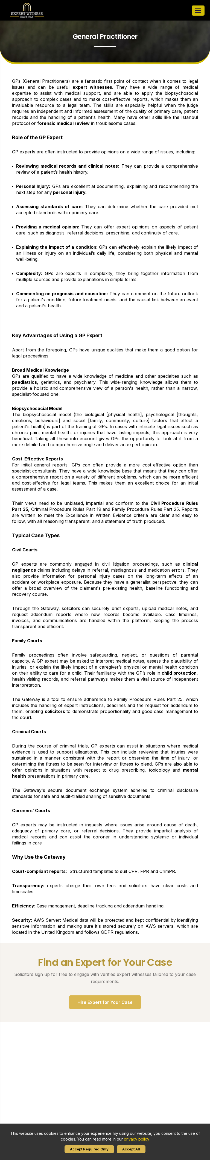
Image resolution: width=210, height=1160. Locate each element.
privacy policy (136, 1139)
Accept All (131, 1149)
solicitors (55, 711)
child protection (179, 673)
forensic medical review (63, 123)
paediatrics (24, 382)
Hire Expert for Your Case (105, 1002)
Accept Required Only (89, 1149)
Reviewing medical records (46, 166)
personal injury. (70, 192)
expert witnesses (92, 87)
